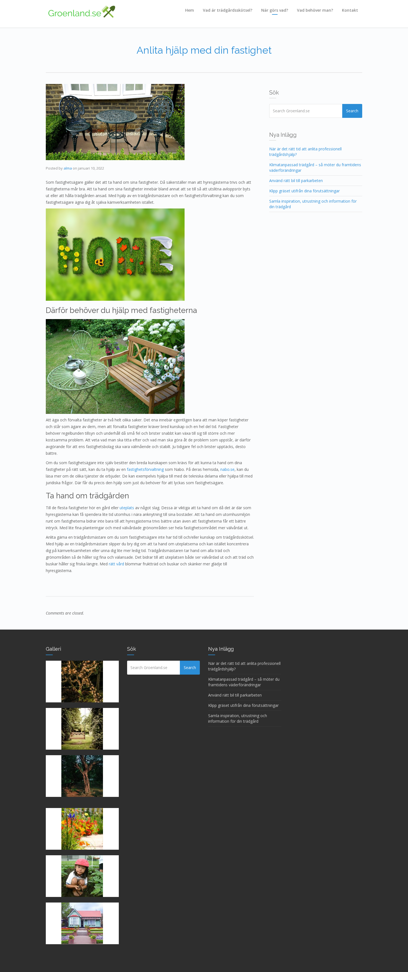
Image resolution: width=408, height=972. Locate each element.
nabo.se (227, 469)
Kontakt (350, 10)
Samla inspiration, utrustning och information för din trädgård (237, 718)
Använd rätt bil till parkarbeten (296, 180)
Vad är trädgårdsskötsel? (227, 10)
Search (352, 110)
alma (68, 168)
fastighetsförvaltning (145, 469)
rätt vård (116, 563)
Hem (189, 10)
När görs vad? (274, 10)
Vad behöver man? (315, 10)
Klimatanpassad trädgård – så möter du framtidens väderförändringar (243, 682)
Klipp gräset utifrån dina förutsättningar (304, 190)
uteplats (127, 507)
